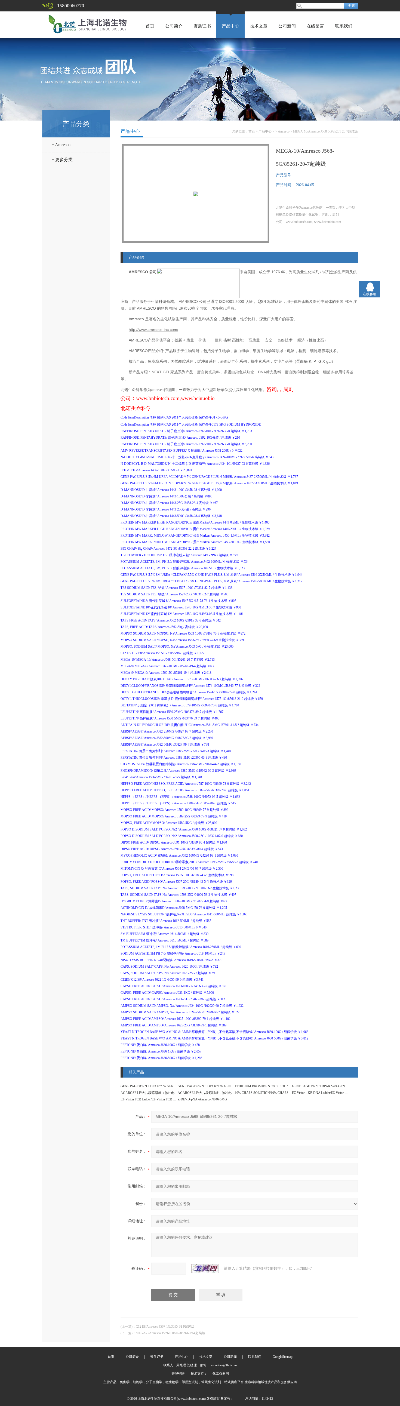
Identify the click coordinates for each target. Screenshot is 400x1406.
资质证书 (202, 26)
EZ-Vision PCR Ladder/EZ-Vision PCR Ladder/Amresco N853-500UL (167, 1099)
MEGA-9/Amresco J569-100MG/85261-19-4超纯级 (170, 1333)
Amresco (284, 131)
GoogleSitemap (283, 1357)
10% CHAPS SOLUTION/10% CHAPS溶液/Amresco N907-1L (277, 1093)
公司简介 (174, 26)
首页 (150, 26)
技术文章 (258, 26)
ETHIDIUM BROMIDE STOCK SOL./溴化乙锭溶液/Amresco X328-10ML (286, 1086)
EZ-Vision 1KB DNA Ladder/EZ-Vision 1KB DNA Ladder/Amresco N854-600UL (346, 1093)
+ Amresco (61, 144)
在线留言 (315, 26)
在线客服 (369, 294)
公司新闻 (287, 26)
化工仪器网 (221, 1374)
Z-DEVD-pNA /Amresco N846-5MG (202, 1099)
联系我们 (343, 26)
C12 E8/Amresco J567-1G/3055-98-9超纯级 (165, 1326)
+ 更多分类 (62, 159)
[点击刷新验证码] (205, 1268)
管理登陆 (177, 1374)
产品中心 (230, 26)
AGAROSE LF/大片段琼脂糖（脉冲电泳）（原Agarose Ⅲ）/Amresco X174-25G (233, 1093)
